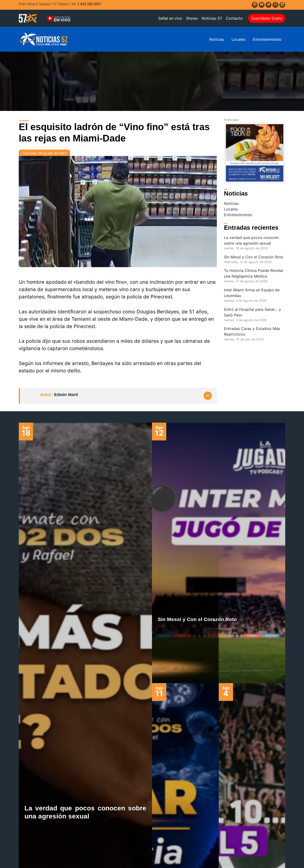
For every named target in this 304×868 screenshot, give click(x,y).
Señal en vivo (170, 18)
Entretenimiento (267, 39)
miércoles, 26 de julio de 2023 (44, 153)
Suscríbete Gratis (266, 18)
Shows (192, 18)
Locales (238, 39)
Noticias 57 (212, 18)
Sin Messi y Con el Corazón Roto (253, 257)
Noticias (216, 39)
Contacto (234, 18)
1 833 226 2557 (89, 4)
